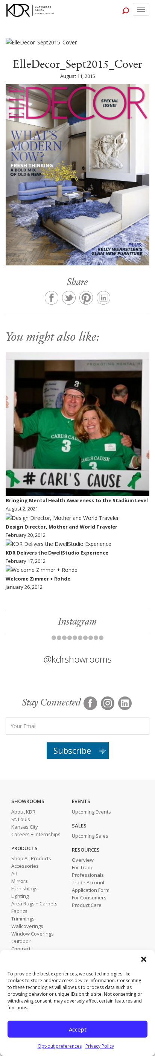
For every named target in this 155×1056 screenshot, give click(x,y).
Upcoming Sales (90, 835)
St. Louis (20, 819)
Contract (20, 948)
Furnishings (24, 888)
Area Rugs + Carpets (34, 903)
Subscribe (72, 750)
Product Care (87, 905)
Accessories (25, 865)
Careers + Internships (36, 834)
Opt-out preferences (60, 1046)
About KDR (23, 811)
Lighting (20, 896)
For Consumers (89, 897)
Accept (78, 1029)
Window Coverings (32, 933)
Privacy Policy (99, 1046)
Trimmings (23, 918)
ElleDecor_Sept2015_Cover (77, 65)
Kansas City (24, 826)
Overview (83, 859)
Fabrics (19, 911)
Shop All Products (31, 858)
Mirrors (19, 881)
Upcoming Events (91, 811)
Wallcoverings (27, 926)
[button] (143, 959)
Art (14, 873)
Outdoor (20, 941)
